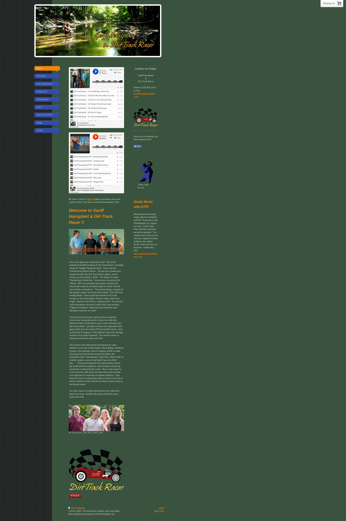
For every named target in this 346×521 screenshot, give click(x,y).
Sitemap (81, 508)
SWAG (90, 199)
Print (73, 508)
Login (161, 508)
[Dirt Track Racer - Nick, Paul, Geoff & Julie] (96, 418)
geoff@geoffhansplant (144, 93)
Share (138, 146)
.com (136, 96)
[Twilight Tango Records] (146, 172)
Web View (159, 511)
